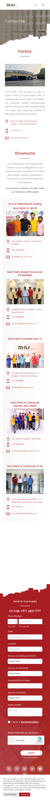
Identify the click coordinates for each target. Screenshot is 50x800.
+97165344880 (18, 380)
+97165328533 (18, 317)
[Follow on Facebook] (9, 769)
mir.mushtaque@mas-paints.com (25, 451)
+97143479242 (18, 250)
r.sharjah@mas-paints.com (22, 387)
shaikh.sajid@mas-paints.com (24, 323)
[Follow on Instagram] (24, 769)
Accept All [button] (25, 794)
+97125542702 (18, 444)
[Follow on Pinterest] (32, 769)
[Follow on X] (17, 769)
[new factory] (25, 86)
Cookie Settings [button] (10, 794)
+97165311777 (16, 130)
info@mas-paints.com (20, 137)
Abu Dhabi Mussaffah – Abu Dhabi (26, 439)
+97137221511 (18, 507)
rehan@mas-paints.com (22, 257)
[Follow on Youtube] (40, 769)
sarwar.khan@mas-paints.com (24, 513)
